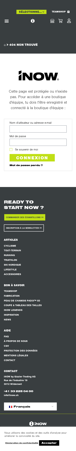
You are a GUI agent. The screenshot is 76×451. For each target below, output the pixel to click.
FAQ (6, 336)
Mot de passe (18, 136)
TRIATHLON (10, 260)
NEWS (7, 319)
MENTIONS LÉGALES (16, 355)
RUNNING (9, 255)
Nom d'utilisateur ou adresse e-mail (30, 123)
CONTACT (9, 360)
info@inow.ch (11, 395)
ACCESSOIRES (12, 274)
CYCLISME (10, 245)
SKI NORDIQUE (12, 264)
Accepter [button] (49, 442)
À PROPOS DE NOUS (16, 341)
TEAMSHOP (59, 11)
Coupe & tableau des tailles (23, 305)
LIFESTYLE (10, 269)
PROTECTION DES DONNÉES (20, 350)
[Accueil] (5, 45)
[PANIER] (63, 20)
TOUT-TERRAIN (12, 250)
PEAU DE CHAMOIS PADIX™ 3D (22, 300)
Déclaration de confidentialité (21, 443)
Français (21, 406)
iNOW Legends (13, 310)
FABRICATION (12, 295)
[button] (6, 21)
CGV (6, 345)
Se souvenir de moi (26, 149)
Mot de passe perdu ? (26, 165)
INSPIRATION (11, 314)
